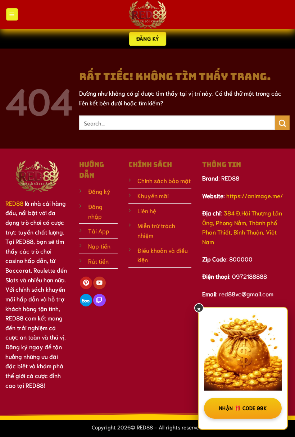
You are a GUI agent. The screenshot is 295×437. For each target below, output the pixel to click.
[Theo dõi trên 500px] (86, 300)
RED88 (14, 203)
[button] (11, 14)
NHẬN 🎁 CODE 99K (243, 408)
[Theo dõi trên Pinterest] (86, 283)
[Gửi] (282, 122)
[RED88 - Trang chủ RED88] (147, 14)
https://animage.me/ (254, 195)
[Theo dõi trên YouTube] (99, 283)
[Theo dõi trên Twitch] (99, 300)
